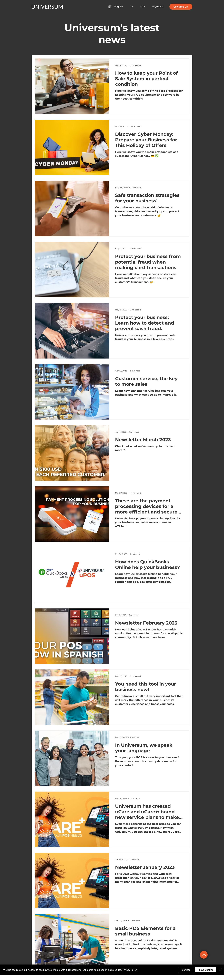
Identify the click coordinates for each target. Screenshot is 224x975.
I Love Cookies (205, 969)
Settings (186, 969)
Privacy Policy (129, 969)
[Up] (204, 955)
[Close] (220, 969)
